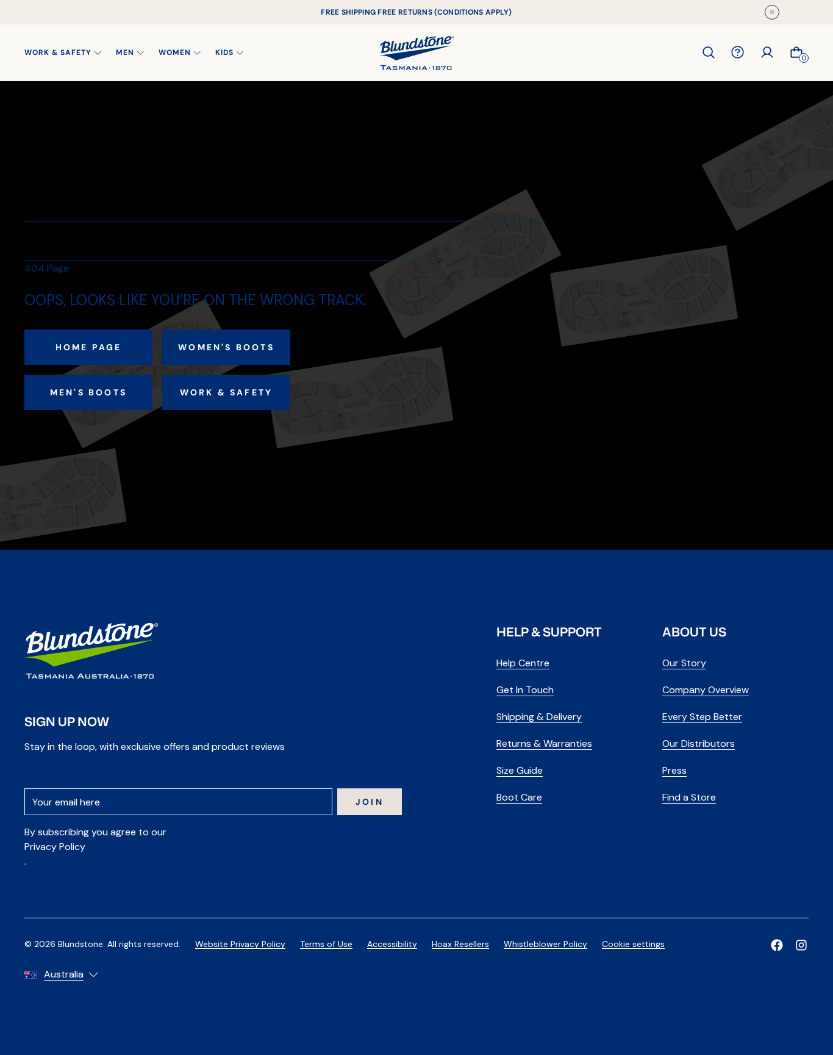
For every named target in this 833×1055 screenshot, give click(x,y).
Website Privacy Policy (240, 943)
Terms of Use (326, 943)
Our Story (684, 663)
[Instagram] (801, 945)
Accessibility (392, 943)
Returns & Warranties (544, 743)
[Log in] (767, 52)
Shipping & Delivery (539, 716)
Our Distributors (698, 743)
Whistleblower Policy (545, 943)
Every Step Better (702, 716)
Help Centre (522, 663)
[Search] (708, 52)
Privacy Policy (54, 846)
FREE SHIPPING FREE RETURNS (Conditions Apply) (416, 12)
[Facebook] (777, 945)
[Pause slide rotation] (772, 12)
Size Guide (519, 770)
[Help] (738, 52)
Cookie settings (633, 943)
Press (674, 770)
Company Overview (705, 689)
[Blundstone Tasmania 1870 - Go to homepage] (417, 52)
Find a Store (689, 797)
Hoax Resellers (460, 943)
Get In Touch (525, 689)
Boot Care (519, 797)
